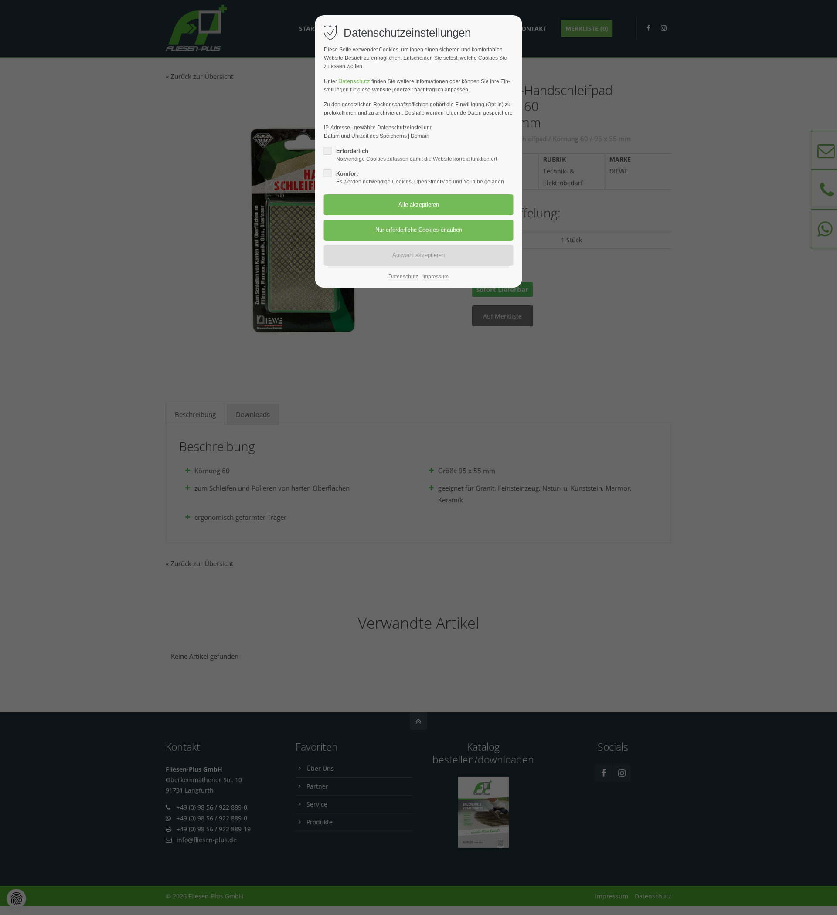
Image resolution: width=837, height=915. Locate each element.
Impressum (435, 277)
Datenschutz (354, 81)
